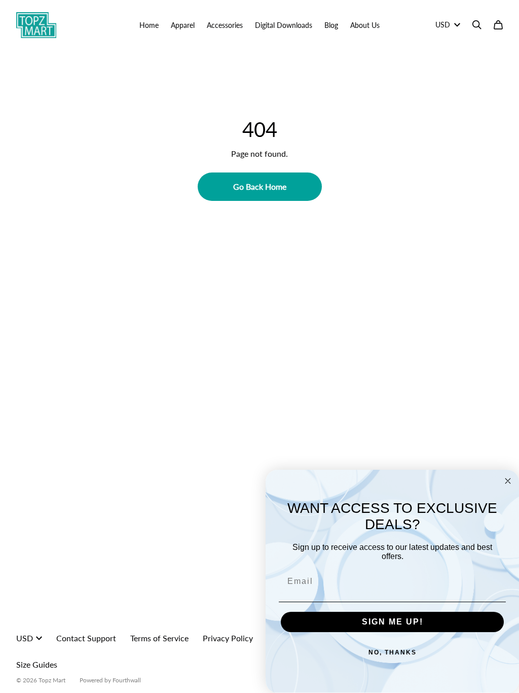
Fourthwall (127, 680)
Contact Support (86, 638)
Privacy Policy (228, 638)
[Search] (476, 24)
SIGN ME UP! (392, 621)
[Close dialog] (508, 481)
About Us (365, 25)
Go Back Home (259, 186)
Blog (331, 25)
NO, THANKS (392, 652)
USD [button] (442, 24)
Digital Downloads (283, 25)
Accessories (225, 25)
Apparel (183, 25)
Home (149, 25)
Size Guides (36, 664)
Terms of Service (159, 638)
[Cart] (498, 24)
